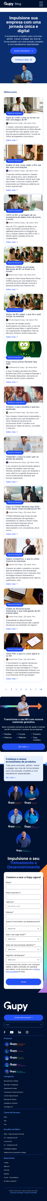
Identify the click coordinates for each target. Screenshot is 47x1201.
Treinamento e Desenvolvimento (13, 1092)
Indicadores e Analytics (10, 1103)
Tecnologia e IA (8, 1107)
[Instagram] (27, 1032)
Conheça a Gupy (22, 60)
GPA (5, 1120)
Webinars (6, 1166)
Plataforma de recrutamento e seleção (15, 1152)
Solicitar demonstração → (24, 1017)
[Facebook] (4, 1032)
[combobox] (23, 928)
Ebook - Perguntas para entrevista (14, 1134)
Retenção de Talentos (10, 1099)
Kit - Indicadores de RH (10, 1137)
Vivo (5, 1124)
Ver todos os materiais (10, 1181)
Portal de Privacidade (30, 1192)
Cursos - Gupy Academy (11, 1177)
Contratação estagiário (10, 1149)
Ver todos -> (23, 747)
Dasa (5, 1117)
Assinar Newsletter (22, 51)
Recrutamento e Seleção (11, 1081)
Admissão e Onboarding (11, 1084)
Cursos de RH (8, 1141)
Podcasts (6, 1174)
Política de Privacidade (16, 1192)
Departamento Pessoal (10, 1088)
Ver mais (10, 777)
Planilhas (6, 1170)
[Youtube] (11, 1032)
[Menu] (41, 4)
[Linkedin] (19, 1032)
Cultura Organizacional (11, 1095)
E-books (6, 1162)
